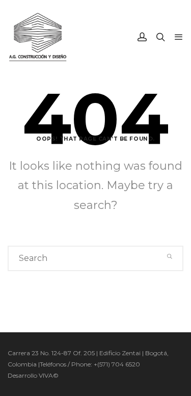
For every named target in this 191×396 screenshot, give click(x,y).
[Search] (170, 256)
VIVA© (49, 375)
